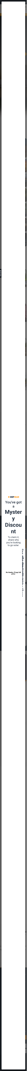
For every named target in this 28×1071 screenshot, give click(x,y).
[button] (0, 273)
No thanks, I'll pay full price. (13, 573)
